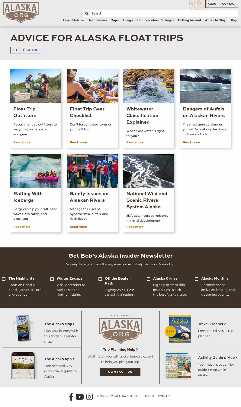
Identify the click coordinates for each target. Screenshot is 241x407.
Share (32, 50)
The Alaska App (58, 359)
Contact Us (120, 372)
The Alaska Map (58, 324)
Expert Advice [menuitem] (73, 20)
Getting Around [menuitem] (189, 20)
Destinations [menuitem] (97, 20)
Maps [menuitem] (115, 20)
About (213, 4)
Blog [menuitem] (233, 20)
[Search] (87, 13)
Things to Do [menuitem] (132, 20)
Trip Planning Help (119, 349)
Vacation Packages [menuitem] (159, 20)
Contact (229, 4)
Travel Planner (211, 324)
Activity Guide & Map (217, 358)
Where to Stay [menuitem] (215, 20)
